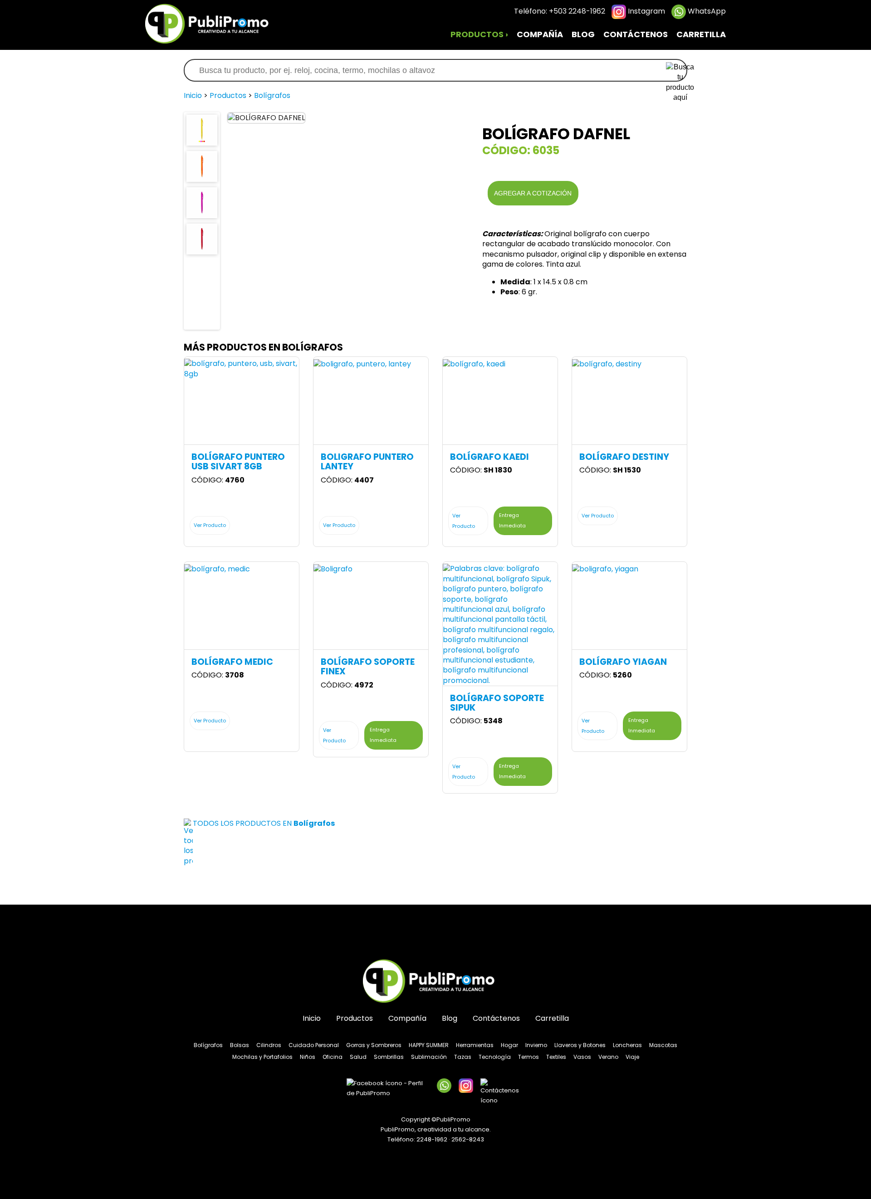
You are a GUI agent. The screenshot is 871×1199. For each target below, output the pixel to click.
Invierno (536, 1045)
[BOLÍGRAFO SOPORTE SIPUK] (500, 624)
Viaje (632, 1057)
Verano (608, 1057)
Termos (528, 1057)
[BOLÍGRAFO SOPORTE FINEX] (332, 568)
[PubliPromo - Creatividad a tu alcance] (435, 981)
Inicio (193, 95)
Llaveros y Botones (580, 1045)
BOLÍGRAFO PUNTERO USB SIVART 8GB (238, 462)
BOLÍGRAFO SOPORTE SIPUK (497, 703)
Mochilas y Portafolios (262, 1057)
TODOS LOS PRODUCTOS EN (264, 823)
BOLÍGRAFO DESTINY (624, 457)
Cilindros (268, 1045)
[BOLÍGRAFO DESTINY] (606, 363)
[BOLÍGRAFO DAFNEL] (201, 129)
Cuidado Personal (314, 1045)
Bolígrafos (272, 95)
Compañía (540, 34)
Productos (228, 95)
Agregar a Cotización (533, 193)
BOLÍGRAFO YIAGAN (623, 662)
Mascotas (663, 1045)
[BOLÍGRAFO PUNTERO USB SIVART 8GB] (241, 368)
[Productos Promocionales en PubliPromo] (213, 23)
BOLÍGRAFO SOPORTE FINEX (368, 666)
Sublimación (429, 1057)
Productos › (479, 34)
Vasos (582, 1057)
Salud (358, 1057)
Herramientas (475, 1045)
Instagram (645, 11)
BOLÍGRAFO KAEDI (489, 457)
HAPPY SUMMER (429, 1045)
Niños (307, 1057)
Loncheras (627, 1045)
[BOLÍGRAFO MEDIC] (217, 568)
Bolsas (239, 1045)
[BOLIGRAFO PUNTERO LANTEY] (362, 363)
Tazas (462, 1057)
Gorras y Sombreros (373, 1045)
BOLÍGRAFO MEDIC (232, 662)
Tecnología (495, 1057)
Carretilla (701, 34)
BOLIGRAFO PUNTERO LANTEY (367, 462)
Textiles (556, 1057)
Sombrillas (389, 1057)
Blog (583, 34)
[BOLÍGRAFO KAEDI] (474, 363)
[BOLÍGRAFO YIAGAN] (605, 568)
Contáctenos (635, 34)
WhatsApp (706, 11)
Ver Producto (210, 525)
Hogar (509, 1045)
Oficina (333, 1057)
